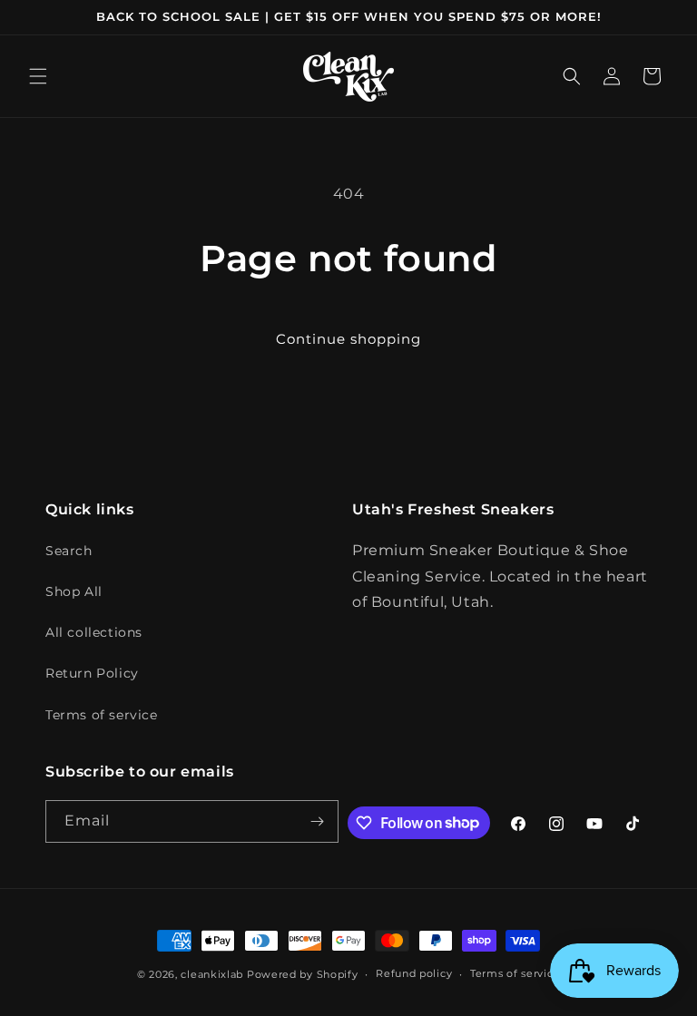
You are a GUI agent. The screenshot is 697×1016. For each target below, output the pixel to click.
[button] (38, 76)
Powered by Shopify (302, 974)
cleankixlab (212, 974)
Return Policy (92, 673)
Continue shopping (348, 338)
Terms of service (101, 715)
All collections (93, 632)
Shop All (74, 591)
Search (69, 550)
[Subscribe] (318, 821)
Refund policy (414, 973)
